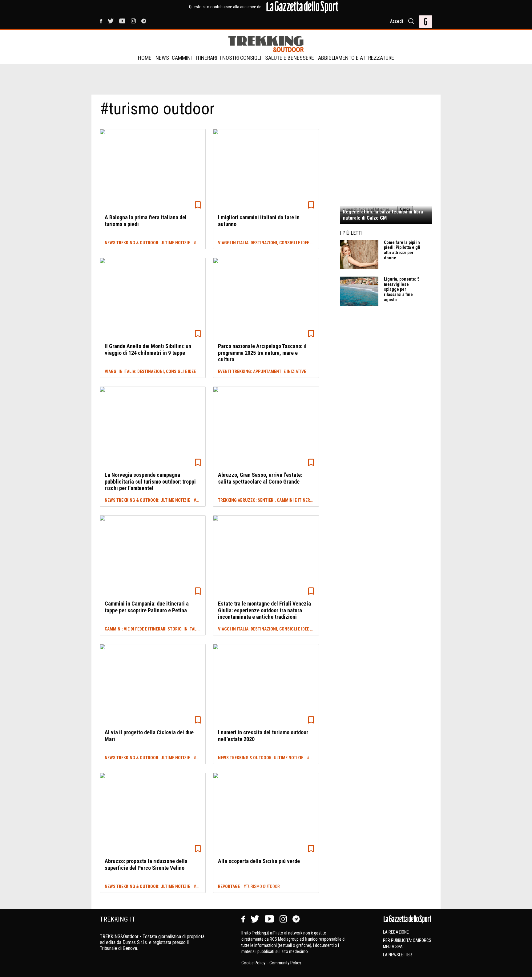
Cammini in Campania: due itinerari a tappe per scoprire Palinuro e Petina (147, 607)
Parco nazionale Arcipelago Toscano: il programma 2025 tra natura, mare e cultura (262, 353)
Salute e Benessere (289, 58)
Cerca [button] (405, 209)
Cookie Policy (253, 962)
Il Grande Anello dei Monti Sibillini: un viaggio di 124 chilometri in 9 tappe (148, 349)
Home (144, 58)
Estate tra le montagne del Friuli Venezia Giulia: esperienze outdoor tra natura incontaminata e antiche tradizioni (264, 610)
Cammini (182, 58)
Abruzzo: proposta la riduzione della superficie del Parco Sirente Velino (146, 864)
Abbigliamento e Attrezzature (356, 58)
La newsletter (397, 954)
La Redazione (396, 932)
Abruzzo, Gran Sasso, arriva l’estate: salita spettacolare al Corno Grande (260, 478)
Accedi (396, 21)
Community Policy (285, 962)
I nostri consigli (240, 58)
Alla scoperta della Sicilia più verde (259, 861)
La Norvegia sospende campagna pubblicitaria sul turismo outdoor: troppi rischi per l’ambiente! (150, 481)
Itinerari (206, 58)
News (162, 58)
